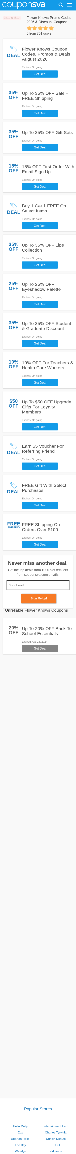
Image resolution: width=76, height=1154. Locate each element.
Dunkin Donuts (56, 1138)
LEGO (56, 1145)
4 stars (45, 28)
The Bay (20, 1145)
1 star (29, 28)
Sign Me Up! (39, 598)
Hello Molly (20, 1126)
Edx (20, 1132)
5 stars (51, 28)
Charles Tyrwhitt (55, 1132)
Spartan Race (20, 1138)
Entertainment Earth (55, 1126)
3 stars (40, 28)
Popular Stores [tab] (38, 1109)
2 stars (34, 28)
